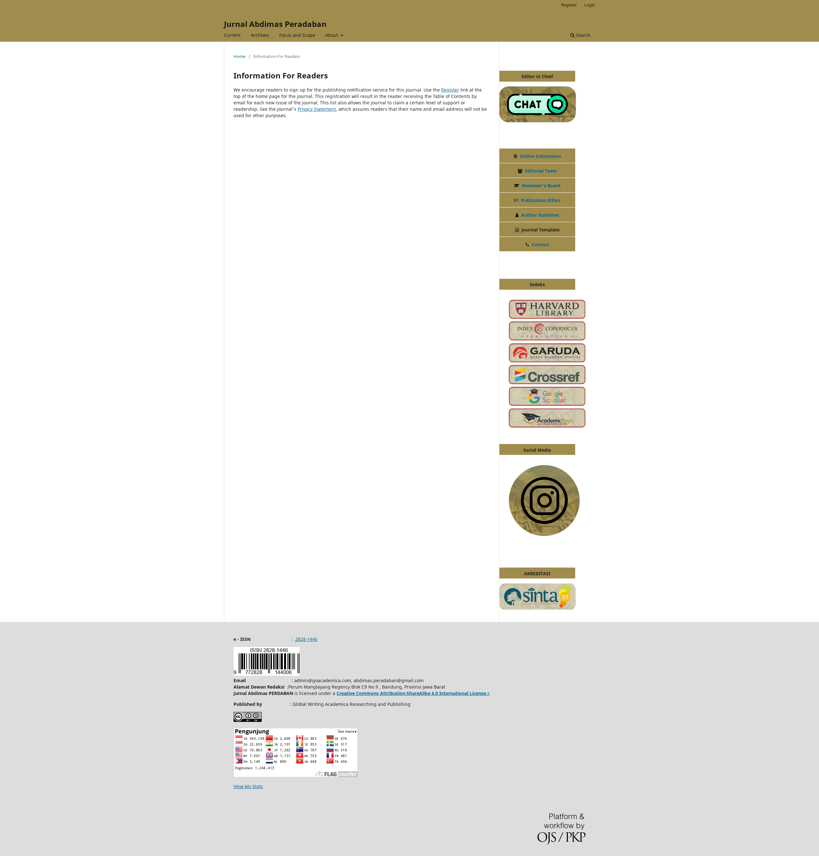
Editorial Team (541, 171)
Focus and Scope (297, 35)
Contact (540, 244)
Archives (260, 35)
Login (589, 5)
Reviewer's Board (541, 185)
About (332, 35)
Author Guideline (540, 215)
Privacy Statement (317, 109)
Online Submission (540, 156)
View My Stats (248, 786)
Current (232, 35)
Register (569, 5)
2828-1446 (305, 639)
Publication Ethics (541, 200)
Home (239, 56)
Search (583, 35)
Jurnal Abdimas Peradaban (275, 24)
